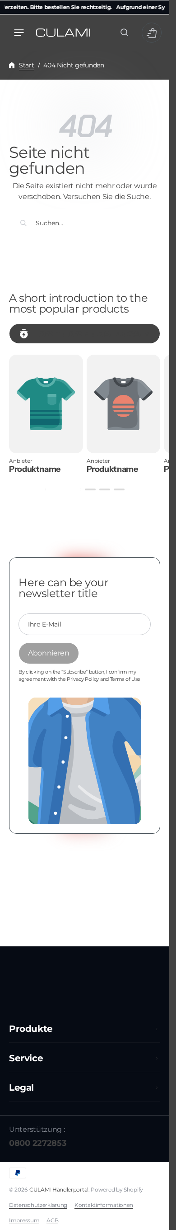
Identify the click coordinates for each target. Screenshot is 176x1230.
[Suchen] (23, 223)
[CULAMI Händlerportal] (63, 32)
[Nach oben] (158, 1219)
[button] (19, 33)
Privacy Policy (83, 679)
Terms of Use (125, 679)
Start (26, 65)
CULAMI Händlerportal (58, 1189)
